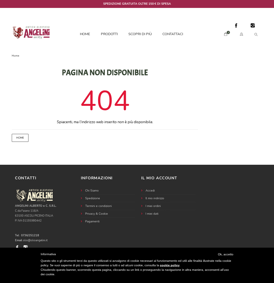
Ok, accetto (225, 254)
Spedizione (92, 198)
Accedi (150, 191)
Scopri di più (140, 34)
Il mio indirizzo (155, 198)
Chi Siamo (92, 191)
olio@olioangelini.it (35, 240)
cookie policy (170, 265)
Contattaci (172, 34)
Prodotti (109, 34)
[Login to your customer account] (242, 34)
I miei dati (152, 214)
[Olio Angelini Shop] (32, 32)
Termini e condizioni (98, 206)
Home (85, 34)
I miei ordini (153, 206)
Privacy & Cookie (96, 214)
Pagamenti (92, 221)
